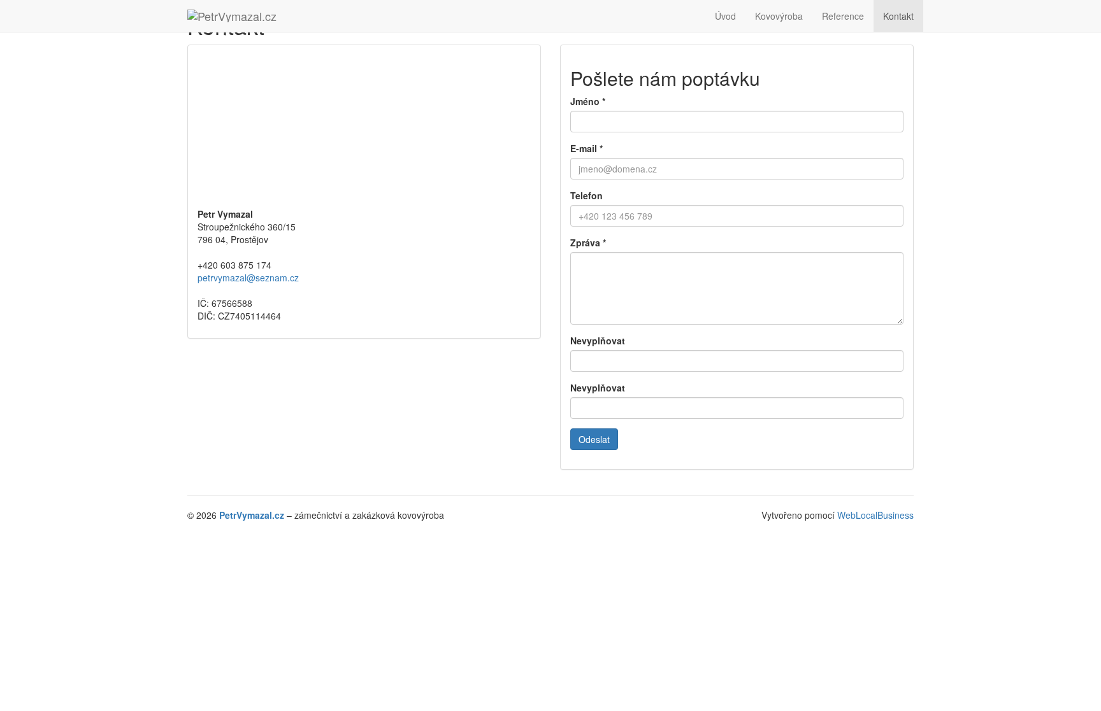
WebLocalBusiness (875, 515)
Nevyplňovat (597, 340)
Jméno (587, 101)
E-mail (586, 148)
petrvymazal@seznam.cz (248, 277)
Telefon (586, 195)
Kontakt (898, 16)
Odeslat (594, 439)
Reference (843, 16)
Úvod (725, 16)
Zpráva (588, 242)
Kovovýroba (779, 16)
